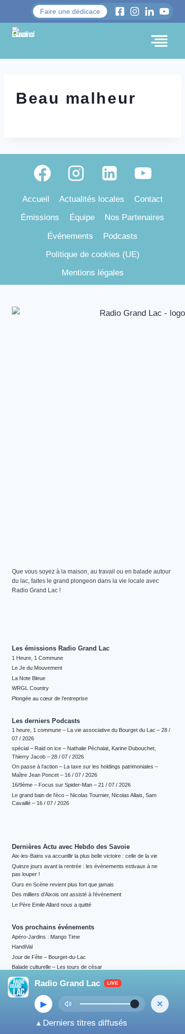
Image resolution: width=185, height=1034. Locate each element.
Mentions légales (93, 272)
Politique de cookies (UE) (93, 254)
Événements (70, 236)
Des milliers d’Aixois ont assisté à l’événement (66, 894)
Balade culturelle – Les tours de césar (57, 967)
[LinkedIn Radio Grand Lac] (149, 11)
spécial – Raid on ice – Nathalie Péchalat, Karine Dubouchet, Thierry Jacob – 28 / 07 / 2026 (84, 752)
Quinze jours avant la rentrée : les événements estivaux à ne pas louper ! (84, 870)
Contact (148, 199)
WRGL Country (30, 688)
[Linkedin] (109, 173)
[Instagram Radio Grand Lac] (135, 11)
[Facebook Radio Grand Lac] (120, 11)
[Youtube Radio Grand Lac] (164, 11)
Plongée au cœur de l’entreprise (50, 698)
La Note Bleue (28, 678)
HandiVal (22, 947)
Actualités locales (91, 199)
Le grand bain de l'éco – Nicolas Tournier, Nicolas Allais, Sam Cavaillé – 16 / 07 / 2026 (84, 799)
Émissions (40, 217)
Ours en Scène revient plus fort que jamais (63, 884)
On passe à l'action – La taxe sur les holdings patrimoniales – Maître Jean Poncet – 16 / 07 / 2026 (85, 771)
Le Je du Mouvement (37, 668)
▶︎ (43, 1004)
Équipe (82, 217)
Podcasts (120, 236)
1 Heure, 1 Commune (37, 658)
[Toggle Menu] (159, 41)
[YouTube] (143, 173)
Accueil (35, 199)
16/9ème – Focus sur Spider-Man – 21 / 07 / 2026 (71, 785)
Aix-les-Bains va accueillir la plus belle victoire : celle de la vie (84, 856)
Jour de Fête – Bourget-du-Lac (49, 957)
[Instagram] (76, 173)
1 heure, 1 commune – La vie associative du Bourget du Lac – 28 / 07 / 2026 (91, 734)
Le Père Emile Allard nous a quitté (51, 905)
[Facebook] (42, 173)
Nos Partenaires (134, 217)
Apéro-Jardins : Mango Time (46, 937)
